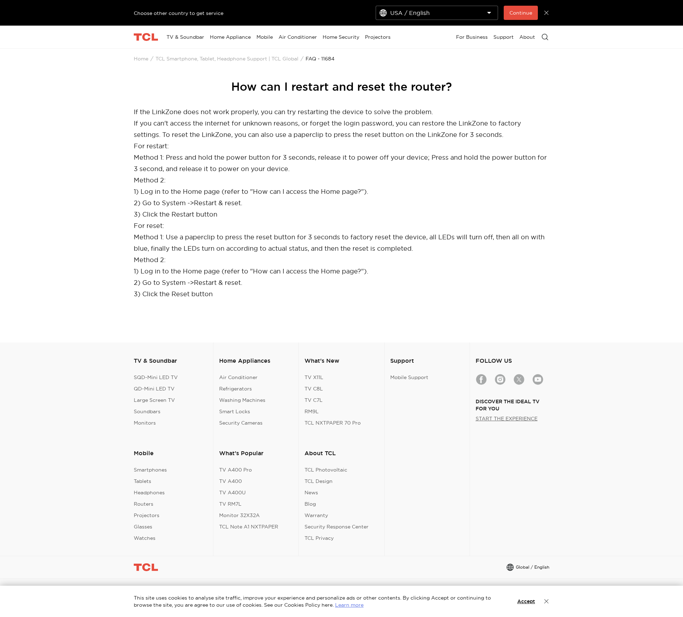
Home (141, 58)
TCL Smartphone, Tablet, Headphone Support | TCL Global (226, 58)
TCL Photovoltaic (326, 470)
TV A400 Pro (235, 470)
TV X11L (314, 377)
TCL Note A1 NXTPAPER (248, 526)
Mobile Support (409, 377)
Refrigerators (235, 388)
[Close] (546, 601)
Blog (310, 504)
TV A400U (232, 492)
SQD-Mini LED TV (156, 377)
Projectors (146, 515)
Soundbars (147, 411)
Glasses (143, 526)
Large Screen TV (154, 400)
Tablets (142, 481)
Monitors (145, 423)
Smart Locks (234, 411)
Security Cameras (241, 423)
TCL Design (319, 481)
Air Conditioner (238, 377)
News (311, 492)
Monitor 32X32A (239, 515)
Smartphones (150, 470)
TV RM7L (230, 504)
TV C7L (314, 400)
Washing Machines (242, 400)
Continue (520, 13)
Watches (144, 538)
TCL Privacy (319, 538)
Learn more (349, 605)
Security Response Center (337, 526)
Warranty (316, 515)
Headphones (149, 492)
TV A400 (230, 481)
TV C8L (314, 388)
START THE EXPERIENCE (507, 418)
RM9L (312, 411)
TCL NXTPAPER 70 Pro (333, 423)
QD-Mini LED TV (154, 388)
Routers (143, 504)
